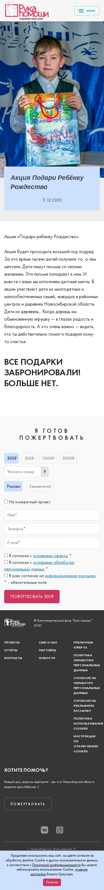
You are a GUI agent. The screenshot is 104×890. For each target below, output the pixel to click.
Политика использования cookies (88, 723)
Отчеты (10, 650)
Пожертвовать (28, 804)
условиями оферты (50, 556)
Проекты (12, 642)
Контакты (13, 658)
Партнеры (47, 650)
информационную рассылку (70, 576)
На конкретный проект (29, 502)
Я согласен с (40, 556)
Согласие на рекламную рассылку (84, 705)
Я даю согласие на (52, 576)
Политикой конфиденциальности (56, 865)
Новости (47, 658)
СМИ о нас (48, 642)
